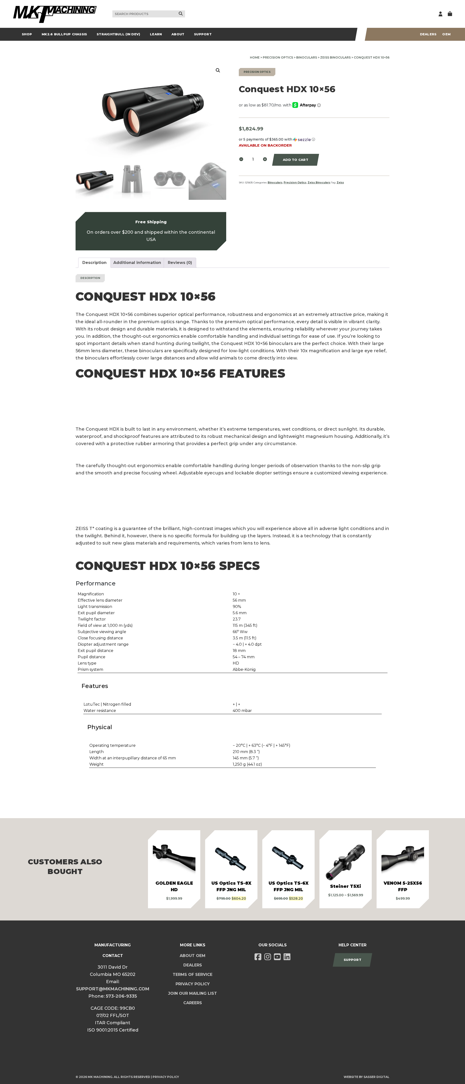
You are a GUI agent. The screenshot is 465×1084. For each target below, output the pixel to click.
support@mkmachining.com (112, 989)
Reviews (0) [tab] (180, 262)
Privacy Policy (193, 984)
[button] (218, 70)
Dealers (428, 34)
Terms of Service (192, 974)
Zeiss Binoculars (335, 57)
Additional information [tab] (137, 262)
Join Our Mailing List (192, 993)
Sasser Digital (376, 1077)
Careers (192, 1003)
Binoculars (306, 57)
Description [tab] (94, 262)
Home (255, 57)
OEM (446, 34)
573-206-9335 (121, 996)
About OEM (192, 955)
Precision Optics (278, 57)
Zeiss (340, 182)
